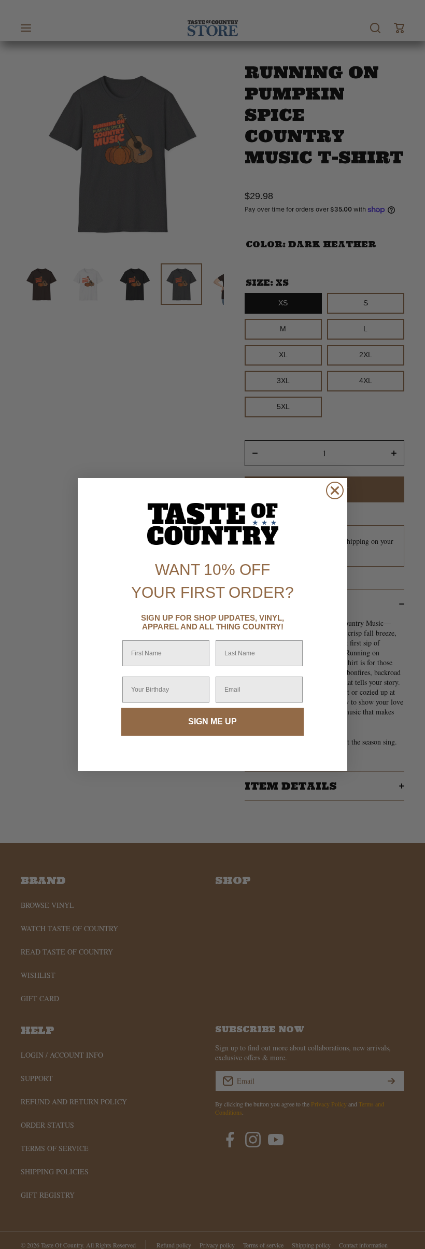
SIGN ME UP (212, 721)
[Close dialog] (335, 490)
